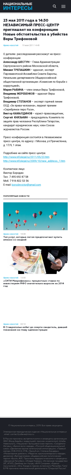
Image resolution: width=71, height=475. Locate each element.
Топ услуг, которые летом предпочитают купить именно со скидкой (32, 238)
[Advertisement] (35, 374)
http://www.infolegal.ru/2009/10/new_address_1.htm (34, 161)
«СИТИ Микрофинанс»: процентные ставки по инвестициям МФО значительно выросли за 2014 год (33, 283)
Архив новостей (10, 45)
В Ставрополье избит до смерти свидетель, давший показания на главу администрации (35, 328)
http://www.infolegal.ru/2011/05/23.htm (26, 157)
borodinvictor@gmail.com (26, 184)
